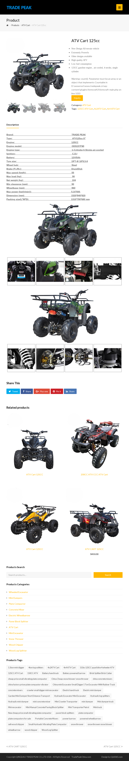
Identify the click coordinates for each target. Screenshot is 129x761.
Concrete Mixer (16, 609)
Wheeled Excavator (18, 592)
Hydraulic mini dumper (18, 701)
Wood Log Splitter (18, 650)
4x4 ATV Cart (113, 108)
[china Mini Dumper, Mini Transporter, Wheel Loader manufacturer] (19, 7)
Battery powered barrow (74, 673)
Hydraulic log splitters (100, 696)
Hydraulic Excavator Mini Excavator (70, 696)
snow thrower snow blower (100, 724)
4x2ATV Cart (100, 108)
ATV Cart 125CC (112, 746)
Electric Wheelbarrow (19, 615)
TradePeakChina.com (81, 757)
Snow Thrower (16, 639)
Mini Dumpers (15, 598)
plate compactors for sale (19, 718)
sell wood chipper (16, 724)
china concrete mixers (102, 679)
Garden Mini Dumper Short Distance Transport (29, 696)
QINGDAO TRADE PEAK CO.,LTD (31, 757)
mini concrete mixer (41, 701)
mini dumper (87, 701)
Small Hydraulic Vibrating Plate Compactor (47, 724)
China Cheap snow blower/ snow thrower (69, 679)
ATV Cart (86, 105)
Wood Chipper (16, 644)
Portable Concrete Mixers (46, 718)
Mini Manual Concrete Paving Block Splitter (45, 707)
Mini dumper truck (105, 701)
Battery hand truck (50, 673)
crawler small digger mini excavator (42, 690)
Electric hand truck (71, 690)
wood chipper (31, 730)
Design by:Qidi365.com (112, 757)
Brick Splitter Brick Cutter (101, 673)
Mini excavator (14, 707)
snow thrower (77, 724)
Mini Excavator (16, 633)
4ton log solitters (35, 667)
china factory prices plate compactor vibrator (28, 684)
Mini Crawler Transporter (66, 701)
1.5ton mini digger (16, 667)
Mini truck (97, 707)
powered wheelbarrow (90, 718)
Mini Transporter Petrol (78, 707)
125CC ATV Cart (85, 108)
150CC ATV (32, 673)
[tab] (12, 125)
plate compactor (86, 713)
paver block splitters (65, 713)
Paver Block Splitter (18, 621)
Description (12, 124)
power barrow (69, 718)
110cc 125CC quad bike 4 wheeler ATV (97, 667)
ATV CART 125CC (17, 746)
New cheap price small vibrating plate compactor (29, 713)
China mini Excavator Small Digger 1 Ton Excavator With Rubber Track (84, 684)
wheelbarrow (14, 730)
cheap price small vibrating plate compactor (27, 679)
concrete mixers (15, 690)
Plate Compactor (17, 603)
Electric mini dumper (92, 690)
